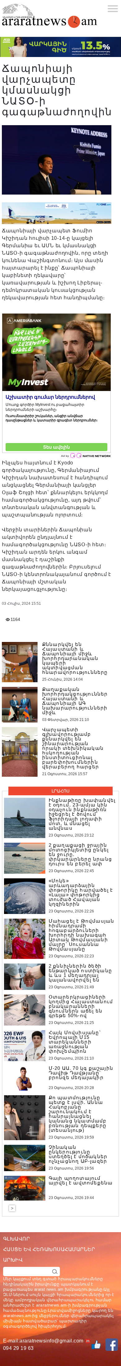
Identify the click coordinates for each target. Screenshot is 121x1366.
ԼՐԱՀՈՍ (60, 790)
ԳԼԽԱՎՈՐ (16, 1238)
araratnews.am (51, 1304)
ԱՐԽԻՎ (13, 1260)
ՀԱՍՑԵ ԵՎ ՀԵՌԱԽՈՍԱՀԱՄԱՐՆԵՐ (49, 1249)
